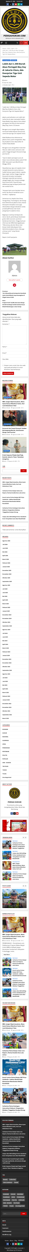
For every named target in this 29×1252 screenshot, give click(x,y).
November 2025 (6, 574)
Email (4, 353)
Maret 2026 (5, 559)
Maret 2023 (5, 692)
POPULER (5, 759)
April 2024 (5, 644)
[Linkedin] (21, 4)
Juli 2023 (4, 677)
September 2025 (7, 581)
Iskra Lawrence (7, 1182)
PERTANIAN (5, 751)
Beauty (5, 1179)
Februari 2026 (6, 563)
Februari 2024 (6, 652)
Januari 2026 (6, 566)
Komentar (6, 324)
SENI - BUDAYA (7, 1203)
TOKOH (4, 770)
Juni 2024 (5, 637)
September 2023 (7, 670)
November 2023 (6, 663)
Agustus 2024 (6, 629)
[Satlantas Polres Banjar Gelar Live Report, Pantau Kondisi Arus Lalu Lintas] (14, 1041)
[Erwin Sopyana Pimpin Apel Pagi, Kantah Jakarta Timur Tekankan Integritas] (14, 445)
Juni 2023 (5, 681)
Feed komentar (6, 1231)
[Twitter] (10, 4)
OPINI (4, 744)
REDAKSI (20, 1240)
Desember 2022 (6, 703)
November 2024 (6, 618)
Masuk (4, 1225)
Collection (12, 1179)
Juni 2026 (5, 548)
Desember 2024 (6, 615)
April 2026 (5, 555)
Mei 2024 (4, 640)
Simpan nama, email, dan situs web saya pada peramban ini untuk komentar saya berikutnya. (14, 367)
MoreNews (10, 1250)
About (11, 1240)
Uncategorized (6, 60)
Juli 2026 (4, 544)
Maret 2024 (5, 648)
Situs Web (5, 359)
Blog (16, 1240)
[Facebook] (7, 4)
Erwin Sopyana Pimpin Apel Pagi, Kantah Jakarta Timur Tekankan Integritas (13, 457)
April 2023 (5, 689)
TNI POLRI (5, 766)
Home (7, 1240)
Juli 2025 (4, 589)
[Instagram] (13, 4)
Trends (4, 773)
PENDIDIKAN (6, 748)
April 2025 (5, 600)
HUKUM (4, 733)
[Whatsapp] (18, 4)
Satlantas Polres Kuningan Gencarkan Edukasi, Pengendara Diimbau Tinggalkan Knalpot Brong (13, 510)
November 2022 (6, 707)
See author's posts (14, 280)
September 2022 (7, 714)
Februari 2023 (6, 696)
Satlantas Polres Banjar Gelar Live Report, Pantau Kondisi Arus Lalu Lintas (6, 866)
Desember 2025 (6, 570)
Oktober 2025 (6, 578)
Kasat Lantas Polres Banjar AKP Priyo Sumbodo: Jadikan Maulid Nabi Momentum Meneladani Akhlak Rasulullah (6, 876)
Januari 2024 (6, 655)
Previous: (14, 294)
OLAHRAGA (5, 740)
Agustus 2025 (6, 585)
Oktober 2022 (6, 711)
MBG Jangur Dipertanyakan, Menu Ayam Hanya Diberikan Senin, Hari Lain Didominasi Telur (13, 404)
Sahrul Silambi (7, 408)
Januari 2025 (6, 611)
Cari (3, 466)
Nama (4, 347)
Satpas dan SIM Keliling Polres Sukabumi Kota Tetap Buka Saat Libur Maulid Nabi (6, 845)
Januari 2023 (6, 700)
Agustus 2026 (6, 541)
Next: (13, 303)
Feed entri (5, 1228)
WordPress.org (6, 1234)
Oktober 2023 (6, 666)
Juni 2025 (5, 592)
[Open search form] (17, 42)
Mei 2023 (4, 685)
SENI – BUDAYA (6, 762)
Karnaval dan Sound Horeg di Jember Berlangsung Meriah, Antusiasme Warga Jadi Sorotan (14, 430)
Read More (7, 954)
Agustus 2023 (6, 674)
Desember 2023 (6, 659)
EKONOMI (5, 729)
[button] (2, 42)
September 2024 (7, 626)
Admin (5, 80)
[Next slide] (26, 837)
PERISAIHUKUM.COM (15, 35)
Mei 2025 (4, 596)
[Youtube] (16, 4)
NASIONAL (14, 60)
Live (25, 43)
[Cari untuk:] (11, 1213)
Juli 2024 (4, 633)
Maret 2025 (5, 603)
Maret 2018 (5, 718)
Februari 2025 (6, 607)
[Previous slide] (23, 837)
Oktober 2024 (6, 622)
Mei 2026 (4, 552)
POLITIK (4, 755)
